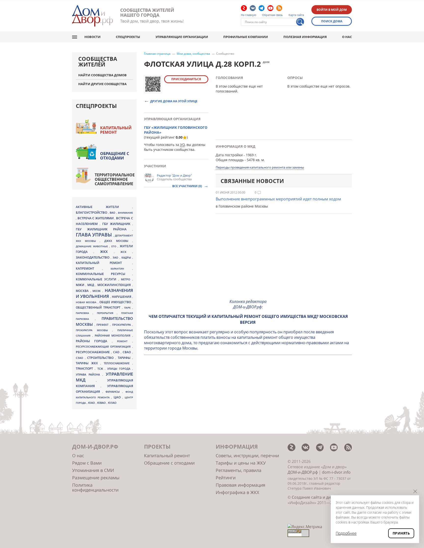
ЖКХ (107, 251)
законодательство (93, 257)
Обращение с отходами (114, 155)
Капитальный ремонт (116, 130)
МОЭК (97, 291)
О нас (347, 37)
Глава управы (94, 235)
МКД (91, 285)
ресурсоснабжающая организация (104, 346)
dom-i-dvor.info (336, 472)
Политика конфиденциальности (95, 487)
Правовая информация (240, 485)
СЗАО (80, 358)
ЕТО (114, 246)
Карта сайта (296, 14)
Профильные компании (245, 37)
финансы (114, 391)
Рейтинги (226, 478)
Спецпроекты (128, 37)
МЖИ (80, 285)
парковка (84, 313)
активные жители (104, 207)
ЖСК (126, 252)
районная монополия (113, 335)
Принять (401, 533)
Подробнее (346, 533)
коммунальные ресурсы (104, 274)
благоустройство (92, 212)
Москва (83, 291)
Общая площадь (230, 159)
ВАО (113, 212)
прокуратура (122, 324)
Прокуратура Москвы (94, 330)
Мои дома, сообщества (193, 53)
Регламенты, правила (238, 470)
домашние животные (92, 246)
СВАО (127, 352)
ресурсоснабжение (93, 352)
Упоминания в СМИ (93, 470)
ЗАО (116, 257)
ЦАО (118, 397)
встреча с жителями (96, 218)
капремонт (89, 268)
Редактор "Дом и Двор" (174, 175)
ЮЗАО (112, 402)
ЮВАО (101, 402)
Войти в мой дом (332, 10)
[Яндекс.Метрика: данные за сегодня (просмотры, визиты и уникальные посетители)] (305, 526)
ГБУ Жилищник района (104, 229)
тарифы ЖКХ (88, 363)
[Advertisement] (248, 260)
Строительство (101, 357)
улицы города (119, 368)
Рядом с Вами (87, 463)
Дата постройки (229, 155)
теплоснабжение (118, 363)
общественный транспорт (99, 307)
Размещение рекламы (95, 478)
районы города (94, 341)
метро (126, 279)
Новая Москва (87, 302)
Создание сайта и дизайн (316, 497)
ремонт (124, 341)
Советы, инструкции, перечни (247, 455)
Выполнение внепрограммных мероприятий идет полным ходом (278, 199)
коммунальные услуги (97, 279)
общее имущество (115, 302)
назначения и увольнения (104, 293)
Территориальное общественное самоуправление (115, 179)
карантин (121, 268)
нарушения (122, 297)
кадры (126, 257)
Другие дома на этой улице (174, 101)
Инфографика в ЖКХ (237, 492)
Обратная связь (272, 14)
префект (103, 324)
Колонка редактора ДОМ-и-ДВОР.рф (247, 304)
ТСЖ (101, 368)
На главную (248, 14)
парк (128, 307)
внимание (125, 212)
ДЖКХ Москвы (118, 241)
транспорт (85, 368)
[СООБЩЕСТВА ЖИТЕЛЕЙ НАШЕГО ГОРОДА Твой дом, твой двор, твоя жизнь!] (92, 15)
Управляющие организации (182, 37)
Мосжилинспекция (114, 285)
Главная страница (157, 53)
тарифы (125, 358)
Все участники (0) (187, 186)
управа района (89, 374)
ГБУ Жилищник (117, 224)
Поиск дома (331, 21)
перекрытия (107, 313)
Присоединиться (186, 79)
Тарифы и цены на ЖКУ (241, 463)
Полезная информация (305, 37)
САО (117, 352)
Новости (92, 37)
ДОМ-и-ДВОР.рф (303, 472)
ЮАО (92, 402)
